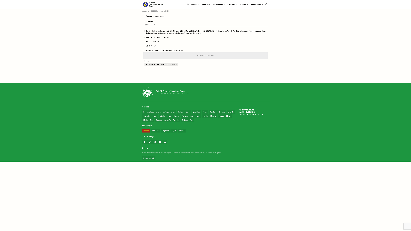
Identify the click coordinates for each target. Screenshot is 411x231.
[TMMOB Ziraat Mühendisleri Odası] (147, 92)
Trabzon (185, 120)
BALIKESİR (148, 22)
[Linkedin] (164, 142)
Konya (198, 116)
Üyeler (174, 131)
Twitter (162, 64)
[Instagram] (154, 142)
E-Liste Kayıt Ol (148, 158)
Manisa (221, 116)
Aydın (173, 112)
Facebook (151, 64)
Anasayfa (145, 11)
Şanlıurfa (167, 120)
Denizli (205, 112)
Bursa (188, 112)
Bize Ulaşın (155, 131)
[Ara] (266, 4)
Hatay (155, 116)
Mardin (205, 116)
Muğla (145, 120)
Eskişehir (231, 112)
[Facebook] (144, 142)
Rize (151, 120)
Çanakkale (196, 112)
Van (191, 120)
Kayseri (176, 116)
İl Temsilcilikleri (148, 112)
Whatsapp (173, 64)
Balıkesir (181, 112)
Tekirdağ (176, 120)
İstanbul (162, 116)
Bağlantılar (165, 131)
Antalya (166, 112)
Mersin (228, 116)
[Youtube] (159, 142)
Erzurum (222, 112)
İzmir (170, 116)
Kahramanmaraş (188, 116)
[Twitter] (149, 142)
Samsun (159, 120)
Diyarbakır (213, 112)
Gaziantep (146, 116)
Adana (158, 112)
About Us (182, 131)
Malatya (213, 116)
